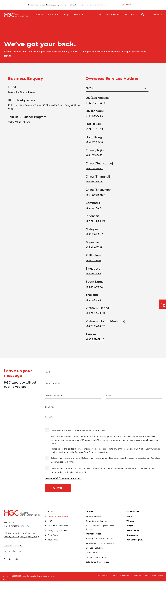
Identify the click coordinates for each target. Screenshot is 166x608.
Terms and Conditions (120, 575)
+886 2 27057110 (95, 339)
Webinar (78, 15)
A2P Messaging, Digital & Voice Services (100, 527)
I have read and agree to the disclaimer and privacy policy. (78, 430)
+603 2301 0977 (94, 234)
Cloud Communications (96, 521)
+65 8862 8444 (93, 274)
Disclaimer (137, 575)
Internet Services (93, 534)
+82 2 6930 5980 (94, 287)
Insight (67, 15)
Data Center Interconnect (97, 562)
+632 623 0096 (93, 260)
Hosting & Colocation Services (99, 539)
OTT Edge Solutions (94, 548)
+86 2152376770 (94, 182)
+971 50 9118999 (95, 129)
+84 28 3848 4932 (95, 326)
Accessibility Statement (154, 575)
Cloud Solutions (93, 553)
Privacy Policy (102, 575)
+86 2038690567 (94, 168)
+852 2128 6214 (94, 142)
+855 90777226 (94, 208)
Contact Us (156, 15)
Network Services (93, 516)
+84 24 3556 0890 (95, 313)
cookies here (102, 5)
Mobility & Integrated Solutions (100, 543)
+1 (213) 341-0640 (95, 103)
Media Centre (132, 530)
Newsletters (132, 535)
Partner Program (134, 540)
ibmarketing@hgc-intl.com (21, 92)
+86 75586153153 (95, 195)
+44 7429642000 (94, 116)
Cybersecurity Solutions (96, 557)
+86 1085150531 (94, 155)
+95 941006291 (94, 247)
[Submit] (38, 552)
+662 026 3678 (93, 300)
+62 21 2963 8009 (95, 221)
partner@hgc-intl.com (19, 122)
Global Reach (53, 15)
